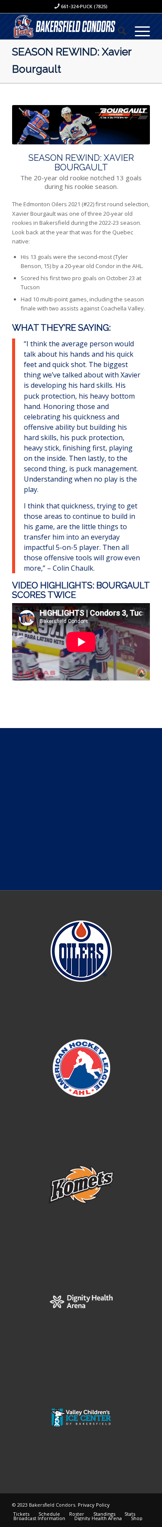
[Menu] (138, 30)
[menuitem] (117, 30)
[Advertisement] (81, 809)
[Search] (117, 30)
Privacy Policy (94, 1504)
